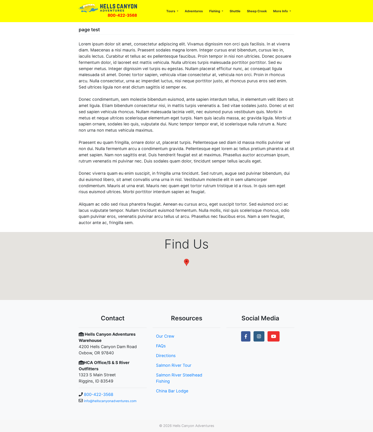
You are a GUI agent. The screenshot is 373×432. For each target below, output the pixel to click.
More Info (281, 11)
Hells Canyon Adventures (193, 426)
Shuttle (235, 11)
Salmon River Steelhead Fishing (179, 378)
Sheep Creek (257, 11)
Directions (166, 355)
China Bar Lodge (172, 391)
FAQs (161, 345)
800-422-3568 (122, 15)
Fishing (215, 11)
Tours (171, 11)
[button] (246, 336)
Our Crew (165, 336)
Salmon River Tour (173, 365)
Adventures (194, 11)
